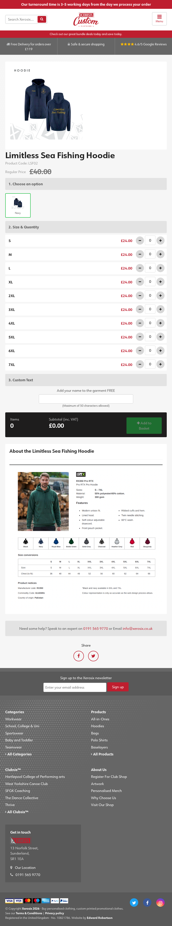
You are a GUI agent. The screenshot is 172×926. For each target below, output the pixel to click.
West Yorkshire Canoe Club (26, 783)
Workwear (13, 719)
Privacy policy (54, 913)
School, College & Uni (22, 725)
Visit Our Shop (102, 804)
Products (98, 711)
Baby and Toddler (19, 740)
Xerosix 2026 (30, 908)
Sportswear (14, 733)
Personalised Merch (106, 790)
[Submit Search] (42, 19)
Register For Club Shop (109, 776)
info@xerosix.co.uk (137, 628)
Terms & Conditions (29, 913)
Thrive (10, 804)
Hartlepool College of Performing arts (35, 776)
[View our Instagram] (160, 902)
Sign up (118, 686)
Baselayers (99, 747)
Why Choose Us (103, 797)
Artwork (97, 783)
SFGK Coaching (17, 790)
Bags (95, 733)
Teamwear (13, 747)
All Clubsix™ (17, 811)
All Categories (19, 754)
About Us (99, 769)
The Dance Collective (21, 797)
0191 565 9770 (95, 628)
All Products (102, 754)
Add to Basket (145, 426)
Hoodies (97, 725)
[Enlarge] (86, 103)
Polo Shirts (99, 740)
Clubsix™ (13, 769)
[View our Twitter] (134, 902)
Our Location (25, 867)
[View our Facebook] (147, 902)
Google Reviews (155, 44)
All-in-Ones (100, 719)
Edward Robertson (99, 918)
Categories (14, 711)
